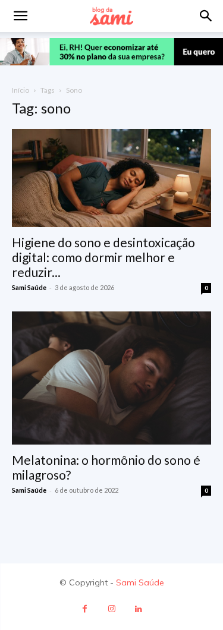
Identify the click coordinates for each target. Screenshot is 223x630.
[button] (206, 16)
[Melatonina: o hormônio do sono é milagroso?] (111, 378)
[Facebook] (84, 608)
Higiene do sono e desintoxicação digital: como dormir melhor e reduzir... (103, 257)
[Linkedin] (138, 608)
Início (20, 90)
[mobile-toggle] (20, 16)
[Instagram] (111, 608)
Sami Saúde (29, 287)
